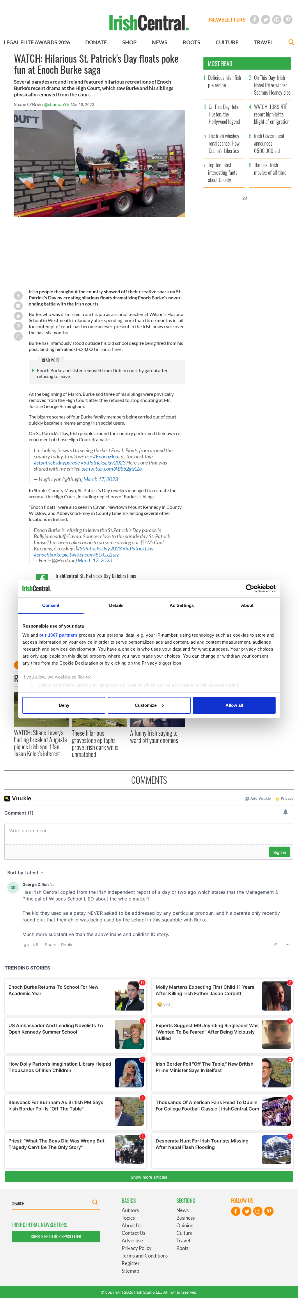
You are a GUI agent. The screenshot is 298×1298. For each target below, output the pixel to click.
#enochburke (47, 555)
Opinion (184, 1225)
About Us (131, 1225)
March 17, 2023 (101, 479)
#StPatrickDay (138, 548)
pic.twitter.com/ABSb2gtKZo (111, 469)
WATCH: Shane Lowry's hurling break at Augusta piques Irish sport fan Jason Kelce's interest (40, 743)
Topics (128, 1218)
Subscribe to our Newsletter (56, 1236)
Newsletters (227, 19)
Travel (183, 1240)
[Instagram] (276, 19)
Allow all (234, 705)
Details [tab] (116, 605)
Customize (146, 705)
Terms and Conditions (145, 1256)
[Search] (291, 43)
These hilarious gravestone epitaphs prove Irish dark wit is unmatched (95, 743)
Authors (130, 1210)
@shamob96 (56, 104)
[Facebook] (254, 19)
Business (185, 1218)
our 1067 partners (58, 635)
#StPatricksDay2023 (103, 463)
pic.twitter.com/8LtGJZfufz (90, 555)
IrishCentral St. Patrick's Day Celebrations (96, 576)
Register (131, 1263)
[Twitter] (265, 19)
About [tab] (247, 605)
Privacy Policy (137, 1248)
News (182, 1210)
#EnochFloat (106, 456)
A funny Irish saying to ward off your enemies (154, 736)
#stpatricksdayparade (57, 463)
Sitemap (130, 1271)
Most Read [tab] (220, 63)
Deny (64, 705)
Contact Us (133, 1233)
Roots (182, 1248)
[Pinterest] (287, 19)
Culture (184, 1233)
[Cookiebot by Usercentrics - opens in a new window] (250, 588)
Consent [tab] (51, 605)
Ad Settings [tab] (182, 605)
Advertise (132, 1240)
